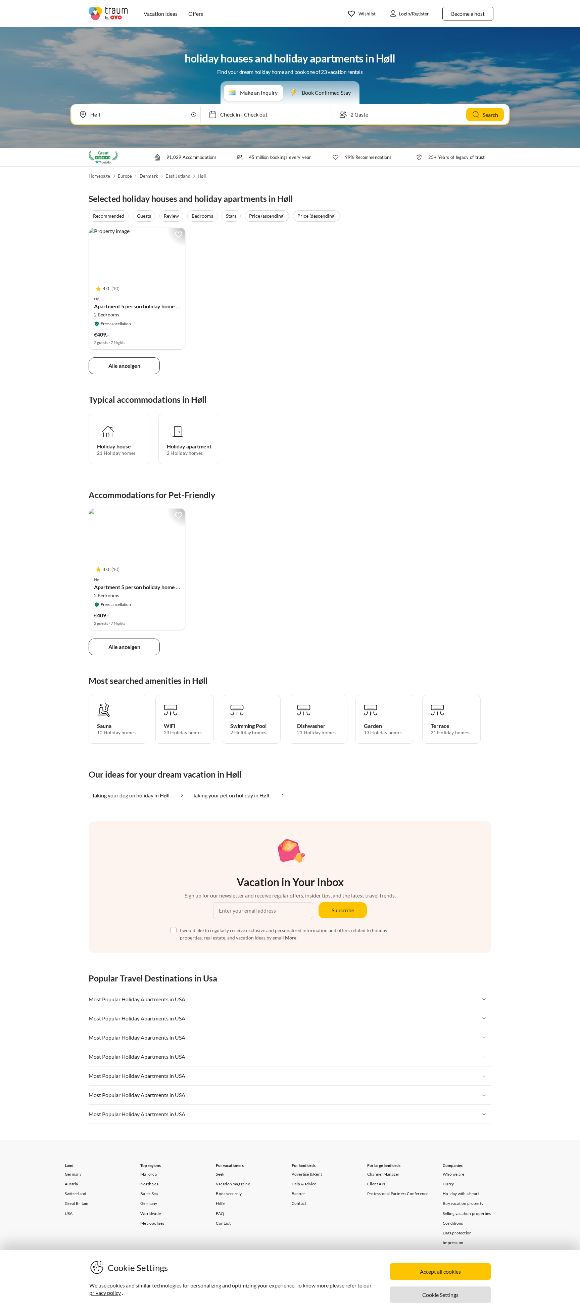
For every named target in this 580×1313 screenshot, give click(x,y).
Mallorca (148, 1174)
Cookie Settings (440, 1295)
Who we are (453, 1174)
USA (69, 1213)
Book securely (229, 1193)
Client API (376, 1183)
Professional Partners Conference (397, 1193)
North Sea (149, 1183)
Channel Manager (383, 1174)
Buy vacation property (463, 1203)
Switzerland (75, 1193)
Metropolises (152, 1223)
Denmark (149, 176)
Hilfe (220, 1203)
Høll (202, 176)
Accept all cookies (440, 1271)
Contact (223, 1223)
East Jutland (177, 176)
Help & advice (304, 1183)
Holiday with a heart (461, 1193)
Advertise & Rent (307, 1174)
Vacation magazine (233, 1183)
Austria (71, 1183)
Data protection (457, 1232)
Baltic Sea (149, 1193)
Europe (125, 176)
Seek (220, 1174)
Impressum (453, 1242)
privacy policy (105, 1292)
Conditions (453, 1223)
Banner (298, 1193)
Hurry (448, 1183)
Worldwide (150, 1213)
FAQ (220, 1213)
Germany (73, 1174)
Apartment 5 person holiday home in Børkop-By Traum (159, 306)
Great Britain (77, 1203)
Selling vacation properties (467, 1213)
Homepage (99, 176)
